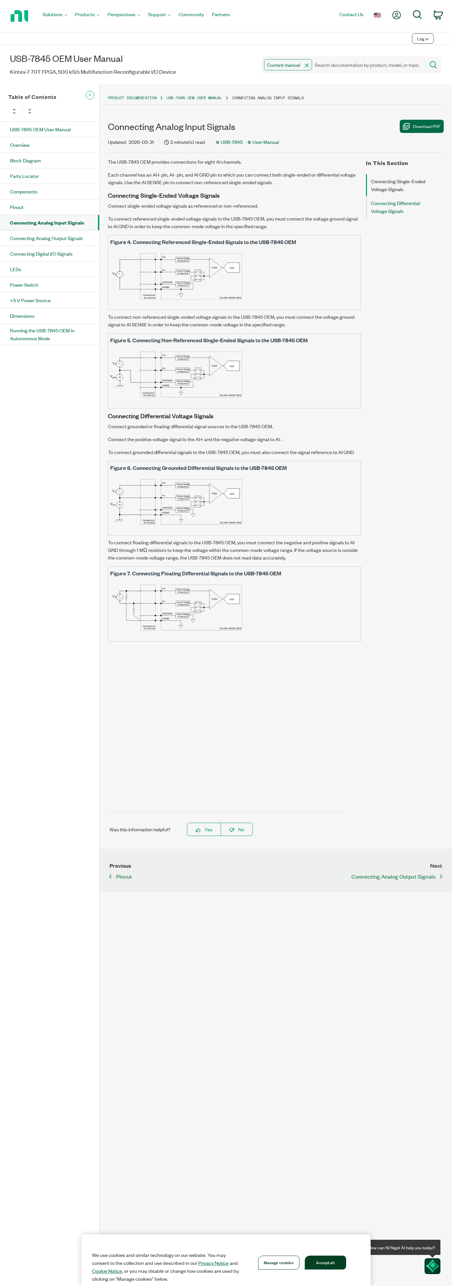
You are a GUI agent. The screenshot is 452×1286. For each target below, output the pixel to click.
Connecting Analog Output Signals (46, 237)
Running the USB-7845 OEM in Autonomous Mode (42, 334)
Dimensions (22, 315)
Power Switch (24, 284)
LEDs (15, 269)
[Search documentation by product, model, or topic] (433, 65)
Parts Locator (24, 175)
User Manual (265, 141)
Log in (423, 38)
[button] (306, 65)
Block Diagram (25, 160)
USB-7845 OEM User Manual (40, 129)
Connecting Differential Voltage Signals (395, 206)
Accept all (325, 1262)
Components (23, 191)
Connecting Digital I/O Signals (41, 253)
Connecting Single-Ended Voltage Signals (398, 185)
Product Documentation (132, 98)
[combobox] (343, 64)
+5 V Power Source (30, 300)
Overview (19, 144)
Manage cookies (279, 1262)
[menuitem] (55, 16)
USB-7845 (232, 141)
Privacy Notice (213, 1263)
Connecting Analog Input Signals (47, 222)
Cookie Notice (107, 1270)
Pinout (16, 206)
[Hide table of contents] (90, 95)
